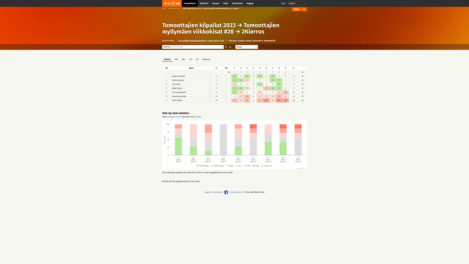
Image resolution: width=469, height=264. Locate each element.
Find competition (174, 8)
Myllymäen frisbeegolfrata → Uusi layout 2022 (201, 41)
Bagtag (250, 3)
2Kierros (253, 31)
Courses (215, 3)
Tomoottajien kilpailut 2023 (199, 25)
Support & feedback (214, 192)
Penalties (206, 59)
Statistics (204, 3)
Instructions (237, 3)
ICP (197, 59)
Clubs (225, 3)
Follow (296, 9)
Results (167, 59)
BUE (176, 59)
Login (283, 3)
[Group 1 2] (246, 47)
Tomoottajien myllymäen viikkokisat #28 (220, 28)
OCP (190, 59)
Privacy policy (236, 192)
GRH (183, 59)
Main (163, 8)
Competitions (190, 3)
